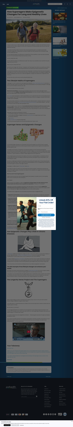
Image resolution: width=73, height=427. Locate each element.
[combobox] (39, 212)
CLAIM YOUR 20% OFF (46, 215)
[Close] (72, 421)
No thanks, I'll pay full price (46, 217)
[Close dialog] (54, 198)
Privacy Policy (47, 423)
